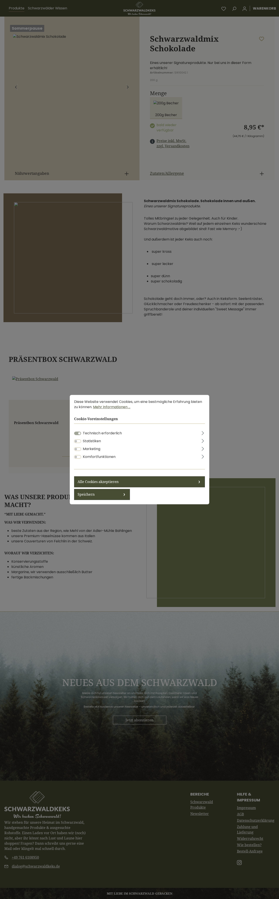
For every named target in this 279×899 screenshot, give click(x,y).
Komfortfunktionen (99, 456)
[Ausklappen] (203, 432)
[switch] (77, 441)
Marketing (91, 448)
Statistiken (92, 440)
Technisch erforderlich (102, 433)
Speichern (86, 494)
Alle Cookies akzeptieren (98, 481)
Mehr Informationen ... (111, 406)
